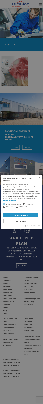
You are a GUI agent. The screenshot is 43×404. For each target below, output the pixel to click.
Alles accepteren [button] (21, 215)
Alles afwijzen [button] (20, 221)
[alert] (21, 202)
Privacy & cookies (9, 201)
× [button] (39, 177)
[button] (21, 226)
